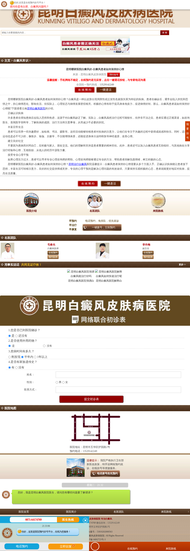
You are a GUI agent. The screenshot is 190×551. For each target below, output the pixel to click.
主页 (7, 60)
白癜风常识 (21, 60)
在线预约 (53, 252)
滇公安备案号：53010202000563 (96, 531)
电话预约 (22, 546)
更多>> (182, 264)
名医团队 (119, 511)
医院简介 (71, 511)
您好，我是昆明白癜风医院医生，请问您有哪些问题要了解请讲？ (55, 492)
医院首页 (24, 511)
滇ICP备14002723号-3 (95, 539)
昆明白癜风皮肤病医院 (94, 74)
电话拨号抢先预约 (107, 473)
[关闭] (85, 520)
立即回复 (67, 546)
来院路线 (166, 511)
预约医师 (53, 257)
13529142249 (107, 84)
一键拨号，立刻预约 (103, 227)
